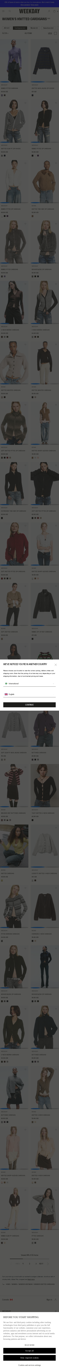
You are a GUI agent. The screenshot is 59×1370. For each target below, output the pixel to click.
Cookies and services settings (29, 1365)
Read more (29, 1345)
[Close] (55, 664)
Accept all (29, 1351)
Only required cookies (29, 1358)
